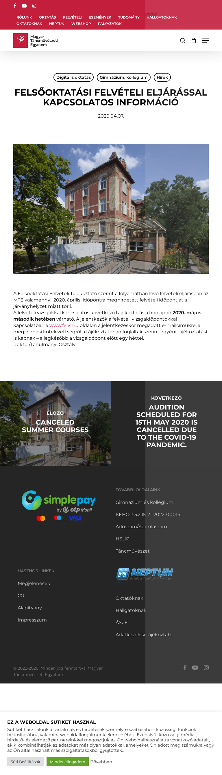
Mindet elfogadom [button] (67, 761)
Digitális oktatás (73, 77)
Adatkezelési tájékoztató (144, 634)
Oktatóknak (129, 598)
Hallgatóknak (131, 610)
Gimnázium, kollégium (124, 77)
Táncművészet (133, 551)
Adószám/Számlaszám (141, 526)
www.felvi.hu (64, 325)
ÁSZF (121, 622)
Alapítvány (30, 608)
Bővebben (101, 762)
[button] (205, 40)
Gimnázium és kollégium (144, 502)
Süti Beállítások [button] (25, 761)
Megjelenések (34, 583)
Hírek (162, 77)
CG (21, 595)
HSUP (122, 539)
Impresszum (32, 620)
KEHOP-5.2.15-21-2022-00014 (148, 514)
